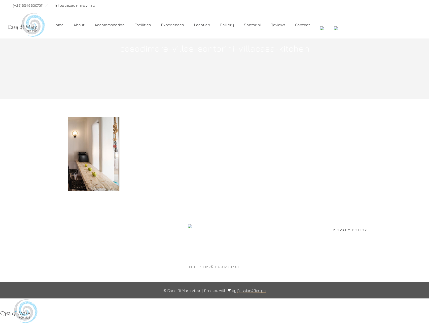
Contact (302, 25)
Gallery (227, 25)
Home (58, 25)
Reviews (278, 25)
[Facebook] (394, 5)
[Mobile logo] (19, 322)
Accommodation (110, 25)
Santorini (252, 25)
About (79, 25)
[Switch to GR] (336, 25)
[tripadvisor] (416, 5)
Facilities (143, 25)
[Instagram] (405, 5)
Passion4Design (251, 290)
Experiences (172, 25)
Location (202, 25)
